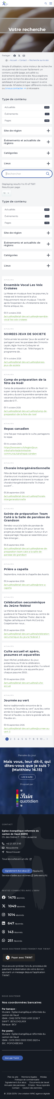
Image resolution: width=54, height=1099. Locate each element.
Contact (15, 1088)
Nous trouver (13, 852)
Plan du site (12, 1077)
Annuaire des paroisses (14, 1085)
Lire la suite (27, 777)
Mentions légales (29, 1077)
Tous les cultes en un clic (15, 859)
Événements (27, 114)
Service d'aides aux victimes (16, 875)
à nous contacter (14, 88)
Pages (27, 120)
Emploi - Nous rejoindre (39, 1085)
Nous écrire (12, 848)
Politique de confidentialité (27, 1080)
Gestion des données (32, 1088)
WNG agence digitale (40, 1093)
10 (41, 739)
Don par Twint (12, 1058)
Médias (43, 1077)
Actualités (27, 107)
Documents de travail (39, 1082)
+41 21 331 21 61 (13, 843)
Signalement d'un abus (16, 871)
